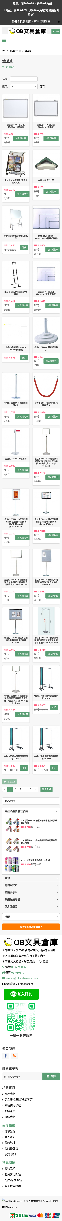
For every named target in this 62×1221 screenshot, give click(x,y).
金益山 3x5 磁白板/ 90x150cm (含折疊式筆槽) (46, 237)
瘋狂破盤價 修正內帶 (16, 811)
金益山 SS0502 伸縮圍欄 (15, 458)
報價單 (46, 21)
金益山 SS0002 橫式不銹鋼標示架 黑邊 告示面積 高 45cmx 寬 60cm (46, 521)
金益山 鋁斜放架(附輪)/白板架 (16, 237)
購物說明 (10, 1168)
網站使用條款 (13, 1105)
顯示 (5, 86)
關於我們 (10, 1093)
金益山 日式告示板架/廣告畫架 (16, 293)
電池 (7, 878)
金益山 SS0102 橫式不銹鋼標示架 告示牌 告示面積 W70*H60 (16, 640)
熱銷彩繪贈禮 (12, 899)
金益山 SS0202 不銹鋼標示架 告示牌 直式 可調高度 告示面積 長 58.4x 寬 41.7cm (46, 640)
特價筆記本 (11, 885)
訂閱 (53, 1076)
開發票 (27, 21)
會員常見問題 (13, 1174)
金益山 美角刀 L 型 (46, 180)
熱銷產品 (10, 1111)
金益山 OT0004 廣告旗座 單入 (46, 348)
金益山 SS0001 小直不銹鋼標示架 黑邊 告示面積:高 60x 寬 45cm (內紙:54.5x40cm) (16, 523)
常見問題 (8, 1163)
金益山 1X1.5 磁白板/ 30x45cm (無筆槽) (46, 126)
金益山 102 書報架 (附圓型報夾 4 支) (16, 181)
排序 (5, 79)
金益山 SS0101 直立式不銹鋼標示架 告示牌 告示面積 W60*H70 (46, 582)
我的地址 (10, 1142)
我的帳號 (8, 1125)
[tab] (31, 811)
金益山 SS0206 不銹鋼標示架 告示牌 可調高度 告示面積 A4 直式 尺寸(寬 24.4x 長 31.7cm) (16, 699)
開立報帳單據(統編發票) (19, 1099)
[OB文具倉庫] (27, 31)
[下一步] (35, 789)
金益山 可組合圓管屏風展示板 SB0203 (46, 757)
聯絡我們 (10, 1117)
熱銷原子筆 (11, 892)
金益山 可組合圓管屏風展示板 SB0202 (16, 757)
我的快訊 (10, 1154)
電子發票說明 (13, 1186)
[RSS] (14, 1056)
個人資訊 (10, 1137)
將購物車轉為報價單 (30, 926)
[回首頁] (3, 51)
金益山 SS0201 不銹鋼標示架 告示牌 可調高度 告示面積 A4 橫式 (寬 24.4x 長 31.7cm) (46, 462)
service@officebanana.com (21, 978)
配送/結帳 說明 (13, 1180)
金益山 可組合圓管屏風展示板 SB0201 (46, 697)
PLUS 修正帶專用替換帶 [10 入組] (35, 860)
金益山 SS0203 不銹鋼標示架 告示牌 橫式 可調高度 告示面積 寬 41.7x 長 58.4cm (16, 582)
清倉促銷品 (11, 906)
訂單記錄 (10, 1131)
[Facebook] (5, 1056)
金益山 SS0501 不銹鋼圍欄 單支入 (16, 404)
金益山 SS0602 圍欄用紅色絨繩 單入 (46, 404)
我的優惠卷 (11, 1148)
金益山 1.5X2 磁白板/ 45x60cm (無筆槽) (16, 126)
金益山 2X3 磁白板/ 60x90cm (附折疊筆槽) (46, 293)
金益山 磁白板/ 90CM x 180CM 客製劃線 (16, 348)
